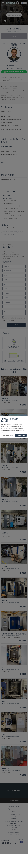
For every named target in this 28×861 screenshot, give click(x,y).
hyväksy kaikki (21, 435)
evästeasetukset (8, 435)
